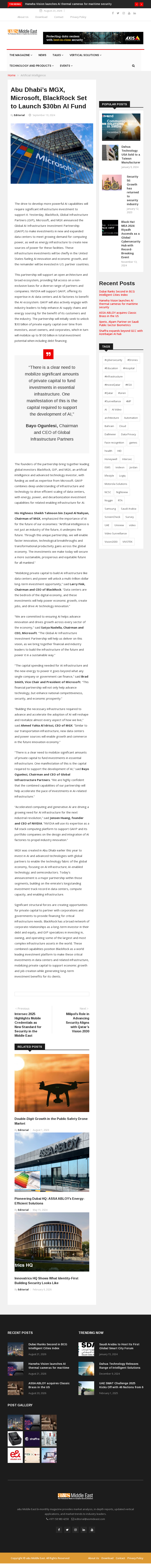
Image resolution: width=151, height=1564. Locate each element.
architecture (112, 418)
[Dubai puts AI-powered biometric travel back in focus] (49, 1445)
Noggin (109, 500)
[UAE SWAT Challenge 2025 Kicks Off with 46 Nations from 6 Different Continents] (87, 1388)
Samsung (110, 508)
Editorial (19, 115)
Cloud (122, 426)
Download (41, 17)
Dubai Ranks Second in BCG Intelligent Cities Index (117, 293)
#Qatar (109, 393)
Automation (131, 418)
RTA (120, 500)
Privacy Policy (78, 17)
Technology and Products (30, 66)
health (108, 451)
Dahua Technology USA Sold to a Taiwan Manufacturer (131, 154)
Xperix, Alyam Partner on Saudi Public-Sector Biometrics (119, 323)
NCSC (108, 492)
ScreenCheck (112, 517)
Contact (59, 17)
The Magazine (19, 55)
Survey (129, 517)
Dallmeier (110, 434)
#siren (122, 393)
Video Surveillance (116, 533)
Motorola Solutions (116, 484)
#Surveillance (113, 401)
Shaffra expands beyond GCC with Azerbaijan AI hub (121, 332)
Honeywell (111, 459)
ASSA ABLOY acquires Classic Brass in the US (117, 314)
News (42, 55)
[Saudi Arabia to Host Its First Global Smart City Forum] (87, 1349)
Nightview (122, 492)
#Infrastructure (114, 376)
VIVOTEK (127, 541)
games (133, 442)
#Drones (132, 360)
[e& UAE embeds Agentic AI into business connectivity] (15, 1462)
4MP (128, 401)
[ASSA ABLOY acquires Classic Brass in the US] (16, 1388)
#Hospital (128, 368)
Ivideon (120, 467)
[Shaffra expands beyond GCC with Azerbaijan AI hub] (32, 1445)
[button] (137, 4)
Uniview (119, 525)
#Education (111, 368)
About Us (23, 17)
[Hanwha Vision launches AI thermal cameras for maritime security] (16, 1369)
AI (106, 409)
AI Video (117, 409)
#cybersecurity (113, 360)
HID (119, 451)
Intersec (127, 459)
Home (12, 75)
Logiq (122, 475)
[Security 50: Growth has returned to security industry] (113, 183)
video (132, 525)
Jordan (133, 467)
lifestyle (109, 475)
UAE (107, 525)
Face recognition (114, 442)
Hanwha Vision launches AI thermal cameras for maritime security (118, 304)
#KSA (128, 384)
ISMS (107, 467)
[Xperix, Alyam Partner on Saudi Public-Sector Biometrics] (15, 1445)
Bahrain (109, 426)
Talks (57, 55)
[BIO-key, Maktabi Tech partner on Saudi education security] (32, 1462)
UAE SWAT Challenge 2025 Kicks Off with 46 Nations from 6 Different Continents (121, 1387)
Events (65, 66)
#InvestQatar (112, 384)
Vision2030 (111, 541)
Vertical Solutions (85, 55)
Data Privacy (128, 434)
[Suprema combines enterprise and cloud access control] (49, 1462)
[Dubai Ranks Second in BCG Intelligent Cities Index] (16, 1349)
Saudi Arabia (128, 508)
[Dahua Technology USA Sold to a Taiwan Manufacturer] (110, 153)
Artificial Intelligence (33, 75)
